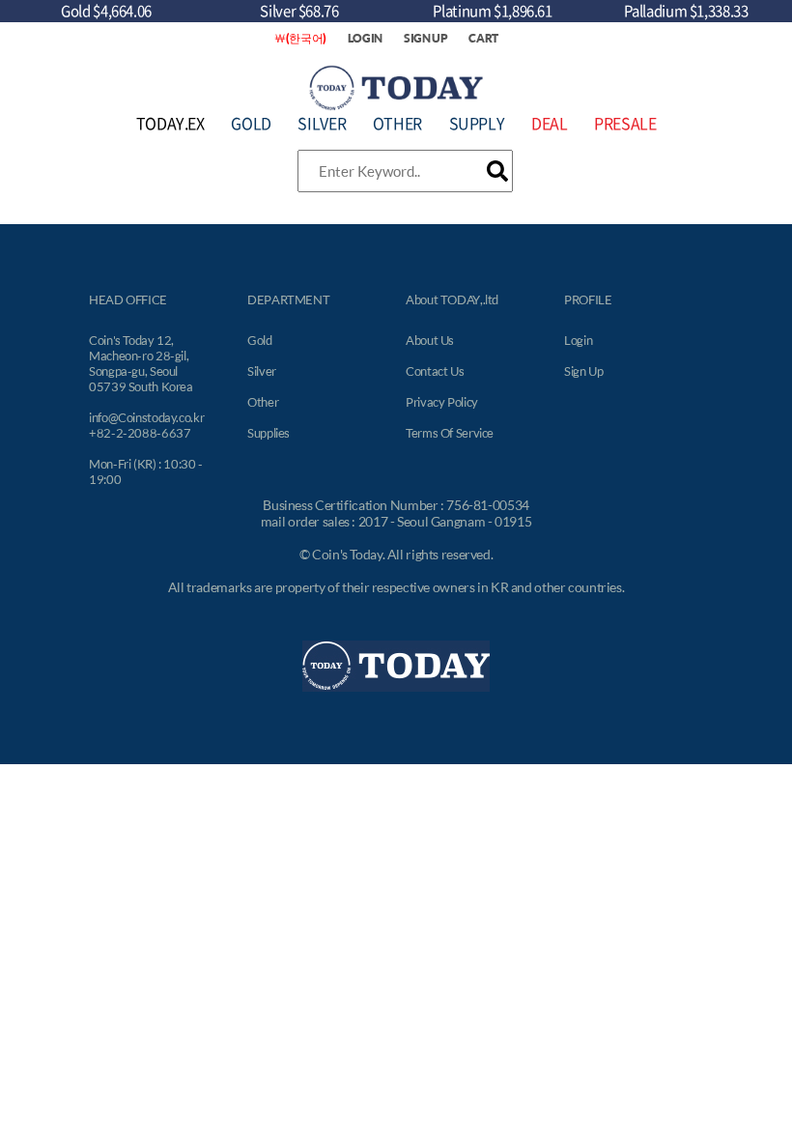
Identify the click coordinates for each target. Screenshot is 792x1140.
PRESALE (625, 122)
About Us (430, 340)
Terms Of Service (450, 433)
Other (262, 402)
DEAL (549, 122)
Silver (261, 371)
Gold (259, 340)
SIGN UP (426, 38)
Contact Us (435, 371)
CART (483, 38)
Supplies (268, 433)
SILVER (321, 122)
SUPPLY (477, 122)
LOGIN (365, 38)
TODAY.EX (170, 122)
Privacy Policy (442, 402)
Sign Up (583, 371)
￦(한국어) (300, 38)
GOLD (251, 122)
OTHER (397, 122)
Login (578, 340)
